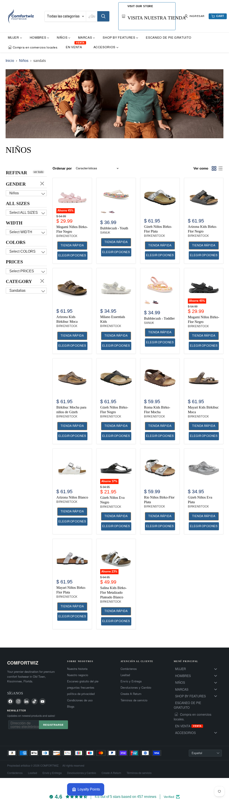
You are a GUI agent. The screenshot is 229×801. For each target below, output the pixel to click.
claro (42, 183)
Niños (23, 61)
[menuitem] (15, 37)
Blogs (70, 707)
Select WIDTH (20, 232)
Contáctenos (129, 669)
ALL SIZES (18, 203)
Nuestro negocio (77, 675)
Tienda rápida (72, 245)
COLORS (15, 242)
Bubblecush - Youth (114, 228)
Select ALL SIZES (23, 212)
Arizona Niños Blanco (72, 497)
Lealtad (125, 675)
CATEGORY (19, 281)
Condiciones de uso (80, 700)
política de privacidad (81, 694)
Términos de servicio (134, 700)
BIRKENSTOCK (66, 236)
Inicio (10, 61)
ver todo (38, 172)
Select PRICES (21, 271)
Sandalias (17, 290)
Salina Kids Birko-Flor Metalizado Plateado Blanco (113, 592)
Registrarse (53, 724)
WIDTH (14, 223)
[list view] (220, 168)
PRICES (14, 261)
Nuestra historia (77, 669)
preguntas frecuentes (80, 688)
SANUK (105, 232)
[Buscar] (103, 16)
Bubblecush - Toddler (159, 318)
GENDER (16, 184)
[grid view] (214, 168)
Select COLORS (22, 251)
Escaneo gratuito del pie (82, 681)
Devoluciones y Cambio (136, 688)
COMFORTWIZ (22, 662)
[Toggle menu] (215, 669)
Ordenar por (62, 168)
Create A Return (131, 694)
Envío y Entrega (131, 681)
